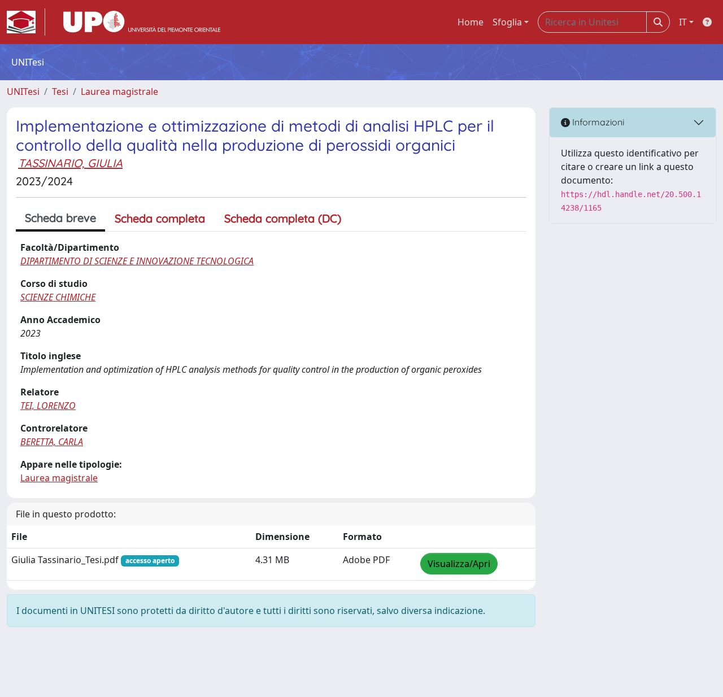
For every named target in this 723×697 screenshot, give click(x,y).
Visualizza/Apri (459, 563)
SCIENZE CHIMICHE (57, 297)
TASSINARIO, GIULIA (70, 163)
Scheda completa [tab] (160, 218)
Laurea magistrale (119, 91)
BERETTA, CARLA (51, 441)
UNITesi (23, 91)
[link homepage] (26, 22)
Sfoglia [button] (507, 22)
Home (471, 22)
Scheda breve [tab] (60, 218)
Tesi (60, 91)
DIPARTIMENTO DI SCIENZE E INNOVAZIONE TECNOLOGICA (137, 261)
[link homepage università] (141, 22)
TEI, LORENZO (48, 405)
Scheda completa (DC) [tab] (282, 218)
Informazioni (597, 122)
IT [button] (683, 22)
